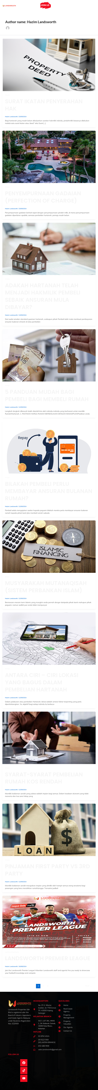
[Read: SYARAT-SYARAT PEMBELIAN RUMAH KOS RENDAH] (49, 737)
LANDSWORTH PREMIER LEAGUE (47, 958)
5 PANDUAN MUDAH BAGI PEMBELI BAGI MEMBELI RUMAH (47, 395)
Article (7, 95)
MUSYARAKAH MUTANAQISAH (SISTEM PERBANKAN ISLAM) (46, 586)
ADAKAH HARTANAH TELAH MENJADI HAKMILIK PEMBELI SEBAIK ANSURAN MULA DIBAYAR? (42, 296)
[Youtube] (23, 1078)
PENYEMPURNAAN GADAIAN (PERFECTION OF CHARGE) (43, 196)
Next (88, 986)
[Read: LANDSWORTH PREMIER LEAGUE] (49, 922)
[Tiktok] (23, 1070)
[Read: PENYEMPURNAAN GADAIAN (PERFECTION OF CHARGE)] (49, 157)
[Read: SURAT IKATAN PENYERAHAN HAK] (49, 64)
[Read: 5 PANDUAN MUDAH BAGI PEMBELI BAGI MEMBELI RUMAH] (49, 355)
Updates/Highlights (12, 952)
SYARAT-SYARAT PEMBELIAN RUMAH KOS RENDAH (44, 778)
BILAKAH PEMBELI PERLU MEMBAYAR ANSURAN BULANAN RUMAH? (48, 491)
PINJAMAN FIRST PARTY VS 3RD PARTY (47, 869)
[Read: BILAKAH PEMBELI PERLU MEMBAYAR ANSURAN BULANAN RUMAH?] (49, 447)
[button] (36, 5)
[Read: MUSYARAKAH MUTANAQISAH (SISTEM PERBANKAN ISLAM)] (49, 546)
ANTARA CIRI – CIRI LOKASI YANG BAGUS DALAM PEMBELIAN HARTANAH (41, 682)
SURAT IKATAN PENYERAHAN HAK (44, 104)
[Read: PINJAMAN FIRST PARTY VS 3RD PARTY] (49, 829)
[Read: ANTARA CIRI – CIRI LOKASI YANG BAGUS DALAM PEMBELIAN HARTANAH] (49, 638)
